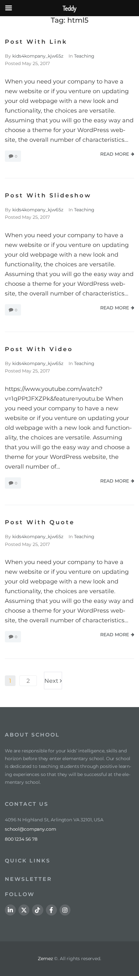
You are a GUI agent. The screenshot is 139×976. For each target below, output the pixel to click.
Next (52, 678)
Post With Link (36, 41)
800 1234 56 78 (21, 839)
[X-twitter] (23, 909)
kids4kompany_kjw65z (37, 56)
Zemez (45, 958)
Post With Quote (40, 522)
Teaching (84, 56)
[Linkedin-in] (10, 909)
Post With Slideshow (48, 195)
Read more (114, 154)
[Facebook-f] (51, 909)
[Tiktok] (37, 909)
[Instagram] (64, 909)
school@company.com (30, 829)
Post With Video (39, 349)
